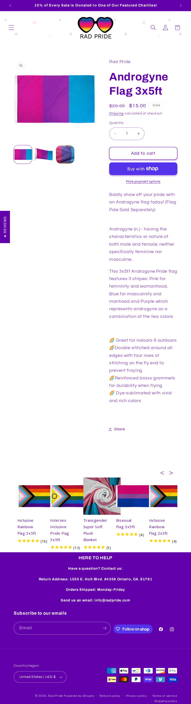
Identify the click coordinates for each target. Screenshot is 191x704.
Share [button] (119, 429)
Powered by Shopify (79, 696)
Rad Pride (55, 696)
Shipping (116, 113)
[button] (11, 28)
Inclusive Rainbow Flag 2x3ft (158, 527)
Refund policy (109, 696)
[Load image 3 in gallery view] (65, 154)
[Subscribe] (104, 628)
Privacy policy (136, 696)
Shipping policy (165, 701)
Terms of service (164, 696)
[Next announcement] (180, 5)
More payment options (143, 181)
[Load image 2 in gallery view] (44, 154)
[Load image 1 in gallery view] (23, 154)
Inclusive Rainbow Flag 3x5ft (26, 527)
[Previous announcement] (10, 5)
